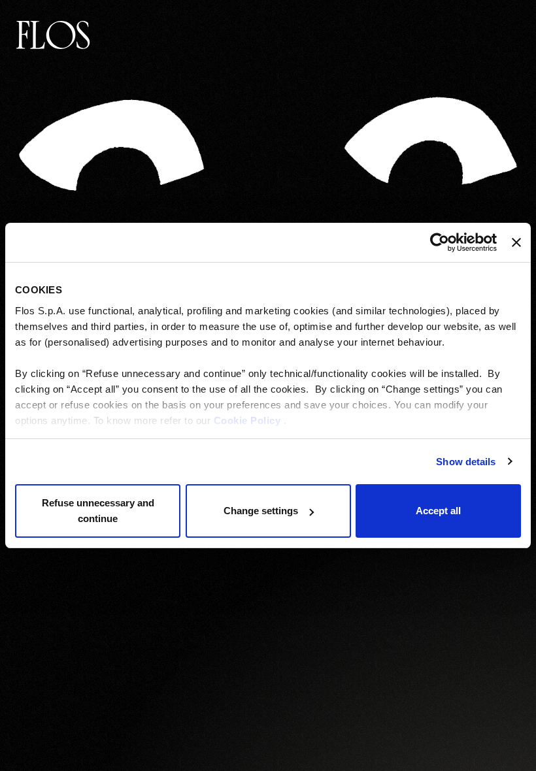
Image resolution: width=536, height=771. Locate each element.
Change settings (261, 510)
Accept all (438, 510)
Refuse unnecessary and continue (98, 510)
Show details (465, 461)
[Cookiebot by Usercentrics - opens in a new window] (439, 242)
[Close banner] (516, 242)
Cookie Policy (247, 420)
